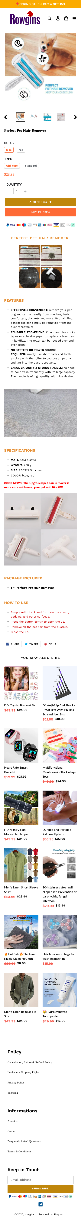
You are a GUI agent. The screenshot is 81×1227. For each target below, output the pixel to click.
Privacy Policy (16, 1082)
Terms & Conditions (19, 1151)
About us (13, 1121)
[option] (20, 116)
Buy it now (40, 212)
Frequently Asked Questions (24, 1141)
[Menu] (74, 18)
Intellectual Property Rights (24, 1072)
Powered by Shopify (51, 1214)
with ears (12, 165)
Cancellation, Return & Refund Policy (30, 1062)
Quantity (14, 184)
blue (8, 149)
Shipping (13, 1092)
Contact (12, 1131)
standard (31, 165)
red (21, 149)
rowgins (29, 1214)
